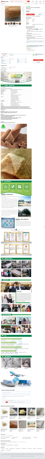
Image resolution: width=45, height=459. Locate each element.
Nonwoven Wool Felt (39, 448)
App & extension (36, 3)
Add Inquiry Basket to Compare (13, 25)
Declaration (30, 456)
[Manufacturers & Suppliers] (4, 1)
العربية (26, 454)
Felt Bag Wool (34, 448)
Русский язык (16, 454)
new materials (13, 438)
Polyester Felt (2, 448)
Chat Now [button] (40, 14)
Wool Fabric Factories (18, 448)
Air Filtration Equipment (3, 438)
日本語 (30, 454)
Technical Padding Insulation (15, 437)
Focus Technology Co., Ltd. (17, 456)
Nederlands (24, 454)
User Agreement (26, 456)
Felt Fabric (7, 448)
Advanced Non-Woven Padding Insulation (5, 437)
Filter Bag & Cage (35, 437)
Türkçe (36, 454)
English (6, 454)
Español (8, 454)
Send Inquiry (30, 14)
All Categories (3, 3)
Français (13, 454)
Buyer (28, 3)
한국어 (28, 454)
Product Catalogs (11, 435)
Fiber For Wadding (29, 448)
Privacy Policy (33, 456)
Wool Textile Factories (11, 448)
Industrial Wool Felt (24, 448)
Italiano (19, 454)
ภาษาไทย (34, 454)
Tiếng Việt (39, 454)
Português (11, 454)
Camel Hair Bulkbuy (8, 450)
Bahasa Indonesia (42, 454)
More (1, 451)
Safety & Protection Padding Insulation (26, 438)
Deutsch (21, 454)
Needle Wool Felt (3, 450)
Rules (43, 3)
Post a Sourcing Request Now (21, 402)
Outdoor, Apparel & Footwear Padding (26, 437)
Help (32, 3)
